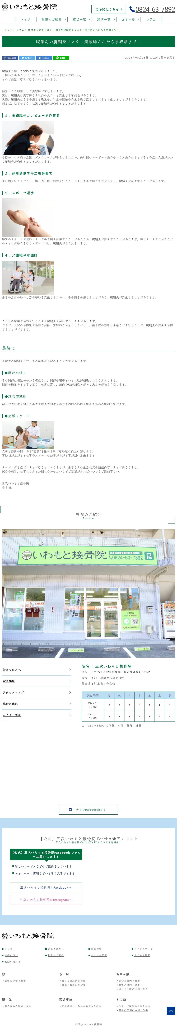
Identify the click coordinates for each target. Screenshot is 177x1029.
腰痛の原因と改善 (129, 984)
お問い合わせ (13, 961)
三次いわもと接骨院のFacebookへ (46, 887)
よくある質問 (142, 955)
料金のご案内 (56, 955)
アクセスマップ (13, 692)
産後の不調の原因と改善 (133, 1010)
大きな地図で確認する (91, 809)
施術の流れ (10, 704)
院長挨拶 (9, 681)
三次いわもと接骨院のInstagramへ (46, 900)
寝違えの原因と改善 (74, 984)
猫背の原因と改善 (129, 980)
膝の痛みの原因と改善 (18, 1006)
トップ (9, 949)
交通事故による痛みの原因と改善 (81, 1006)
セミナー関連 (12, 715)
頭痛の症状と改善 (15, 980)
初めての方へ (12, 669)
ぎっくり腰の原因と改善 (133, 989)
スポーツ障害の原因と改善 (135, 1006)
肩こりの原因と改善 (74, 980)
